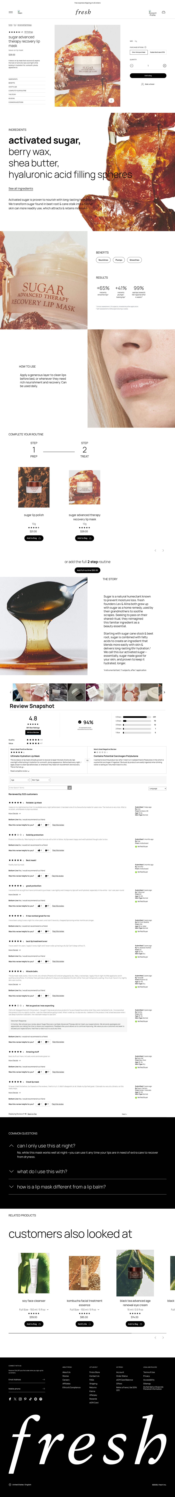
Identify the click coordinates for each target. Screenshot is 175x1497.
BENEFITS (12, 83)
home (10, 25)
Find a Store (94, 1372)
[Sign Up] (43, 1379)
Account (120, 1372)
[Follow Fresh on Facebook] (10, 1398)
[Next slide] (163, 550)
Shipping (93, 1383)
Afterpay (93, 1395)
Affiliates (66, 1383)
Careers (66, 1379)
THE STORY (12, 94)
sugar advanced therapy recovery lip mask (84, 517)
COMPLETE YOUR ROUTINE (17, 91)
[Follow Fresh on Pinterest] (25, 1398)
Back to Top (32, 1114)
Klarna (92, 1391)
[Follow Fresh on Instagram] (20, 1398)
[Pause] (163, 3)
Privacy (146, 1376)
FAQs (91, 1379)
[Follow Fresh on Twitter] (15, 1398)
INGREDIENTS (13, 79)
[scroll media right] (164, 692)
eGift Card (93, 1402)
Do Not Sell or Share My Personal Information (153, 1388)
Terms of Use (149, 1372)
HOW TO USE (13, 87)
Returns (93, 1387)
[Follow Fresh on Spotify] (40, 1398)
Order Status (122, 1376)
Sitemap (147, 1383)
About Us (66, 1372)
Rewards (93, 1398)
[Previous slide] (155, 550)
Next (124, 1114)
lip (15, 25)
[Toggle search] (20, 12)
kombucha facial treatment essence (84, 1303)
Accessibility (148, 1379)
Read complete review (18, 771)
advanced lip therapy (24, 25)
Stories (65, 1376)
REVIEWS (12, 98)
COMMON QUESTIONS (16, 102)
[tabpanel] (87, 3)
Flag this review (58, 825)
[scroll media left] (11, 692)
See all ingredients (21, 188)
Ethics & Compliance (71, 1387)
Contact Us (94, 1376)
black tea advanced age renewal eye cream (135, 1303)
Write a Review (33, 732)
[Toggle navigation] (11, 12)
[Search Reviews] (70, 788)
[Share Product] (111, 100)
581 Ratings (28, 32)
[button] (145, 47)
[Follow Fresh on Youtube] (35, 1398)
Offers (119, 1383)
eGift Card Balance (124, 1379)
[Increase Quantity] (164, 66)
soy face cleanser (33, 1301)
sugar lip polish (34, 515)
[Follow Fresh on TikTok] (30, 1398)
